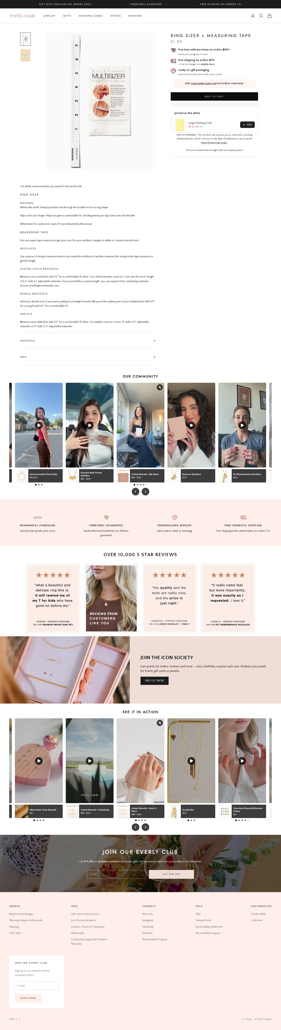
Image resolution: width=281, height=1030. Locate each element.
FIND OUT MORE (154, 680)
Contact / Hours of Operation (88, 926)
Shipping (14, 926)
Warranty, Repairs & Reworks (26, 920)
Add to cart (214, 96)
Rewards (135, 16)
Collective (256, 920)
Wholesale (77, 933)
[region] (100, 100)
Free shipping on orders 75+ (221, 4)
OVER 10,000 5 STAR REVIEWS (140, 554)
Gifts (67, 16)
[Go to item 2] (25, 55)
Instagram (147, 920)
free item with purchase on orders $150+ (204, 49)
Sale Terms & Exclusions (85, 914)
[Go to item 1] (25, 39)
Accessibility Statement (209, 926)
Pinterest (147, 933)
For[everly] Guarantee (146, 4)
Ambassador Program (154, 939)
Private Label (258, 914)
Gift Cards (15, 933)
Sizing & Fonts (203, 920)
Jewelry (50, 16)
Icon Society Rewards (83, 920)
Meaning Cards (91, 16)
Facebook (147, 926)
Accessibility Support (208, 933)
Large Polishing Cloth (200, 123)
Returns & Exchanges (21, 914)
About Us (147, 914)
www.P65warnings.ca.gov (214, 142)
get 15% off (171, 874)
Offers (115, 16)
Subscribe (28, 998)
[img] (111, 598)
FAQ (198, 914)
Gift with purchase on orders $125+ (65, 4)
